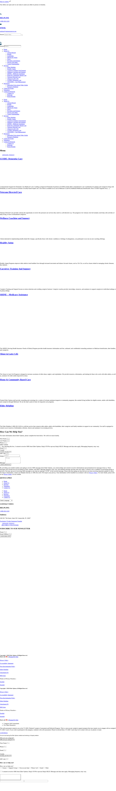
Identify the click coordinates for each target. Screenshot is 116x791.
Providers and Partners (13, 61)
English (2, 682)
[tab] (60, 723)
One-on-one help (24, 768)
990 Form (3, 675)
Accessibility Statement (6, 663)
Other (47, 768)
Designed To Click (13, 657)
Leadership (10, 56)
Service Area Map (12, 62)
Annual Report (11, 52)
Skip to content (4, 1)
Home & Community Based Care (16, 75)
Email (2, 448)
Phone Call (34, 768)
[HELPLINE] (0, 14)
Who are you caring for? (7, 738)
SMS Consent (4, 444)
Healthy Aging (11, 69)
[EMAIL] (1, 24)
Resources (7, 83)
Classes (4, 768)
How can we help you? (6, 766)
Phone (2, 443)
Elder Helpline (11, 67)
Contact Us (10, 93)
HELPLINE (4, 18)
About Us (6, 51)
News (9, 59)
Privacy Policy (93, 472)
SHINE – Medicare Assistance (16, 74)
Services (6, 65)
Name (2, 532)
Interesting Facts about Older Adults (17, 85)
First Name (3, 439)
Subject (2, 456)
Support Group (13, 768)
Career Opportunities (13, 64)
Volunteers (7, 90)
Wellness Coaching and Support (16, 72)
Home (5, 49)
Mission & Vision (12, 57)
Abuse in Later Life (12, 78)
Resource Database (12, 87)
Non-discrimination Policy (7, 666)
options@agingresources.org (8, 31)
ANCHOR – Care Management (16, 82)
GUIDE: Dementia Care (14, 80)
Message (2, 463)
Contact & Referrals (9, 91)
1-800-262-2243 (4, 21)
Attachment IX (4, 672)
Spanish (2, 685)
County (2, 450)
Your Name (3, 743)
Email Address (4, 534)
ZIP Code (3, 453)
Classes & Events (9, 88)
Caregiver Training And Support (16, 70)
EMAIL (3, 28)
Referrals (9, 95)
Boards (9, 54)
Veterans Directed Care (13, 77)
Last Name (3, 441)
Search (2, 34)
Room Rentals (11, 96)
